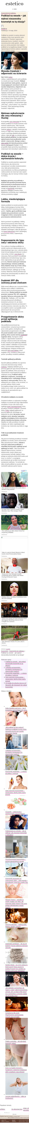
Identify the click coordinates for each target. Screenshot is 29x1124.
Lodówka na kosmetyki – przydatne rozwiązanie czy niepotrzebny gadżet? (13, 669)
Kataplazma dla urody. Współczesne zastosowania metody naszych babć (14, 1015)
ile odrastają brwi (17, 1109)
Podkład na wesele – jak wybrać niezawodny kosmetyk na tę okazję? (15, 663)
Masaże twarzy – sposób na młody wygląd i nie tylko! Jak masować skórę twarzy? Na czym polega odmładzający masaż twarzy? (16, 903)
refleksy (2, 1109)
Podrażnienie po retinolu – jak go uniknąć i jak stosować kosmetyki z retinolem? (16, 833)
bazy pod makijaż (13, 350)
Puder (7, 410)
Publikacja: (9, 30)
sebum (9, 129)
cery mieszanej (14, 121)
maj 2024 (8, 649)
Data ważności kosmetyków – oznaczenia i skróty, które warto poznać (15, 679)
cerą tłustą (18, 254)
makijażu (4, 367)
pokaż (10, 77)
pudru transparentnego (14, 406)
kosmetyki (11, 188)
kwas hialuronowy (9, 231)
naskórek (24, 335)
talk (13, 135)
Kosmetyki (4, 651)
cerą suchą (4, 143)
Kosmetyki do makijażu (8, 13)
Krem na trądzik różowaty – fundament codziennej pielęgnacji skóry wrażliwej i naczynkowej (16, 1070)
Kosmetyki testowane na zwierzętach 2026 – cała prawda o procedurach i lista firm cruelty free (16, 880)
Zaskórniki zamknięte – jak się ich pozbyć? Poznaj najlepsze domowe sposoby (16, 945)
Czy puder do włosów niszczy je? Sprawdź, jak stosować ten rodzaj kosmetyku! (16, 685)
